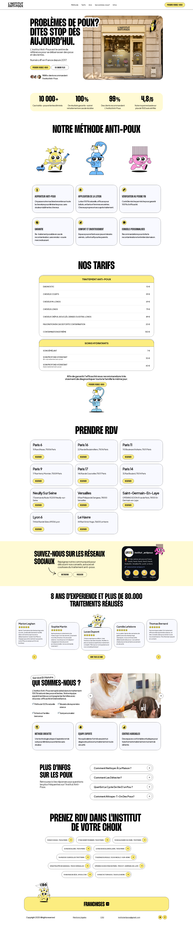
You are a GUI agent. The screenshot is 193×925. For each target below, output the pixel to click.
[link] (38, 457)
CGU (102, 917)
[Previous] (90, 695)
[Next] (160, 695)
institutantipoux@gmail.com (129, 917)
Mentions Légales (79, 917)
